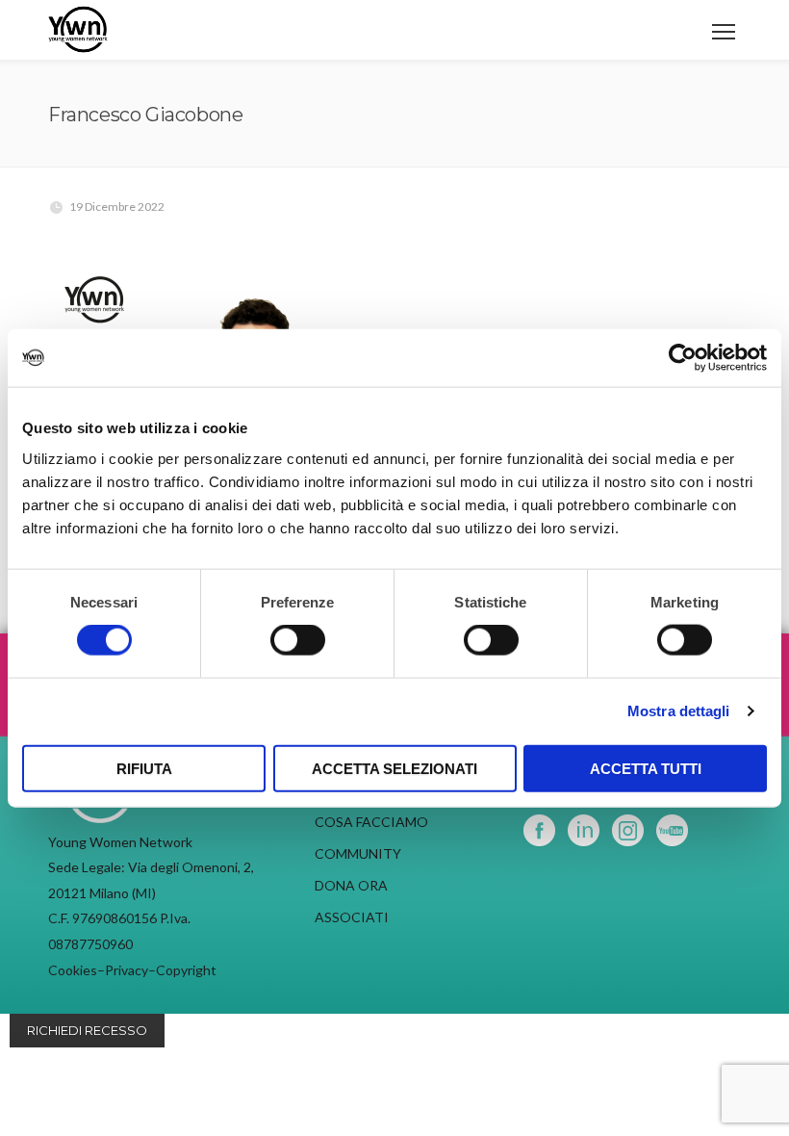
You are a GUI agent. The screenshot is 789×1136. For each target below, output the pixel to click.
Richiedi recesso (87, 1030)
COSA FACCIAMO (371, 821)
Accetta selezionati (394, 768)
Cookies (72, 970)
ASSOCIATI (352, 917)
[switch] (297, 640)
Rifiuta (144, 768)
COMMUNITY (358, 853)
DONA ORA (351, 885)
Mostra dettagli (678, 711)
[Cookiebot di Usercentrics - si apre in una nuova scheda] (682, 358)
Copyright (186, 970)
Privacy (126, 970)
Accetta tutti (645, 768)
